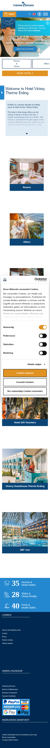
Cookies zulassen (25, 373)
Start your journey (25, 49)
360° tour (25, 550)
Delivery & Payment (9, 693)
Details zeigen (34, 364)
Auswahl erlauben (25, 382)
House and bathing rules (11, 630)
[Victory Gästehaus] (25, 466)
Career (4, 633)
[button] (2, 37)
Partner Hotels (7, 640)
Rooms (27, 187)
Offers (26, 242)
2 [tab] (43, 54)
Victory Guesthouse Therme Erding (25, 486)
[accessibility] (39, 14)
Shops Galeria (7, 643)
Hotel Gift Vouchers (25, 422)
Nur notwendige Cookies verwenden (25, 391)
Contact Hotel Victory (10, 740)
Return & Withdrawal (10, 689)
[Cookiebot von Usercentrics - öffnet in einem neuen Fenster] (35, 279)
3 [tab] (46, 54)
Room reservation (9, 737)
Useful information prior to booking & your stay (19, 735)
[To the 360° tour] (25, 529)
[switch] (43, 336)
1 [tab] (40, 54)
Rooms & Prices (17, 63)
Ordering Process (8, 686)
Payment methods (9, 696)
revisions (36, 30)
